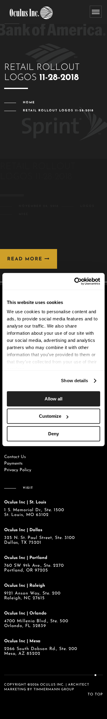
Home (29, 102)
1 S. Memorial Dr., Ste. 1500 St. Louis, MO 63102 (34, 512)
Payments (13, 463)
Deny (53, 433)
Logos (87, 206)
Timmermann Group (54, 689)
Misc (24, 214)
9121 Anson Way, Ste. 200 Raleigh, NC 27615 (32, 595)
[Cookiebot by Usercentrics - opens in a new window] (75, 281)
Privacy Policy (17, 470)
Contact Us (15, 457)
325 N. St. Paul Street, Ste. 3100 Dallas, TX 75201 (39, 540)
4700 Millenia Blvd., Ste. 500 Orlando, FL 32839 (36, 623)
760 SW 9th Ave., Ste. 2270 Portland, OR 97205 (34, 568)
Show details (74, 380)
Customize (50, 416)
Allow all (53, 398)
